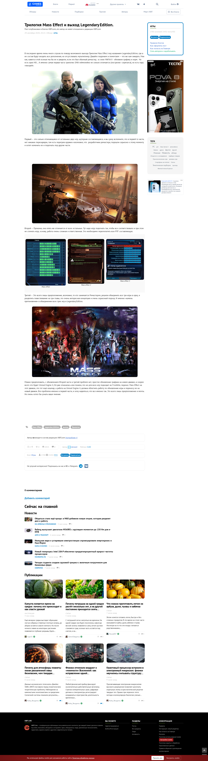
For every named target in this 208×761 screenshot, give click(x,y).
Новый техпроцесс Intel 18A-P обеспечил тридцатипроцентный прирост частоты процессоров (74, 552)
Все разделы (136, 729)
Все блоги (175, 12)
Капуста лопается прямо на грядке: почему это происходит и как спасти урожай (43, 606)
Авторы (125, 11)
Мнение (157, 153)
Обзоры (32, 11)
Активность (136, 734)
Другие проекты (117, 4)
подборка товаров (174, 156)
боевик (156, 150)
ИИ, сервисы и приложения (45, 524)
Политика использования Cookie (170, 737)
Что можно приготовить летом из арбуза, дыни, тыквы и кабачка (125, 605)
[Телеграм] (80, 466)
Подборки (79, 11)
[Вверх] (204, 750)
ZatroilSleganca (74, 637)
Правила (162, 726)
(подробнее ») (71, 437)
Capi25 (29, 637)
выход (65, 427)
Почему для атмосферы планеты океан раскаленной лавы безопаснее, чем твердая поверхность (43, 672)
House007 (113, 634)
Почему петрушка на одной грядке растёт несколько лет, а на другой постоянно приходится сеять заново (85, 608)
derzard (74, 447)
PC (154, 146)
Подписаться (75, 455)
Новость (166, 152)
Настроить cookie (172, 758)
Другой (174, 150)
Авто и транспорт (41, 535)
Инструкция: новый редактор (169, 729)
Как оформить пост (158, 45)
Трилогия (76, 427)
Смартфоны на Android (162, 162)
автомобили (174, 147)
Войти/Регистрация (111, 729)
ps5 (157, 147)
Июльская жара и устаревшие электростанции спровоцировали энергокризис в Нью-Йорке (73, 541)
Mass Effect (37, 427)
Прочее (102, 11)
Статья (173, 162)
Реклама (162, 734)
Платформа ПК (40, 557)
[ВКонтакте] (86, 466)
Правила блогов (157, 43)
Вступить (64, 455)
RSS (56, 455)
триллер (174, 165)
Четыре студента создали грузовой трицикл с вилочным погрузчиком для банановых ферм (71, 563)
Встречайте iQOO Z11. (167, 181)
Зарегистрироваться (112, 726)
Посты (134, 726)
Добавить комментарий (37, 498)
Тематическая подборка (162, 165)
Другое (168, 150)
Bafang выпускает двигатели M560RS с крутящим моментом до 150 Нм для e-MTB (73, 530)
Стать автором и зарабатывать (162, 51)
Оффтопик (39, 568)
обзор (174, 153)
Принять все (157, 758)
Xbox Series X (164, 147)
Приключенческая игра (160, 159)
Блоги (55, 4)
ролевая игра (173, 159)
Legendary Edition (52, 427)
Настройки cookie (166, 740)
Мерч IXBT (148, 11)
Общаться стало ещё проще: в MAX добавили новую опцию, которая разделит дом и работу (72, 519)
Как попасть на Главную (160, 48)
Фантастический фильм (165, 168)
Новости (55, 11)
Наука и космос (41, 546)
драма (162, 150)
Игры (56, 33)
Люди (134, 732)
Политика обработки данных (83, 758)
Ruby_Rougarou (33, 701)
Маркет (71, 4)
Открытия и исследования (159, 156)
